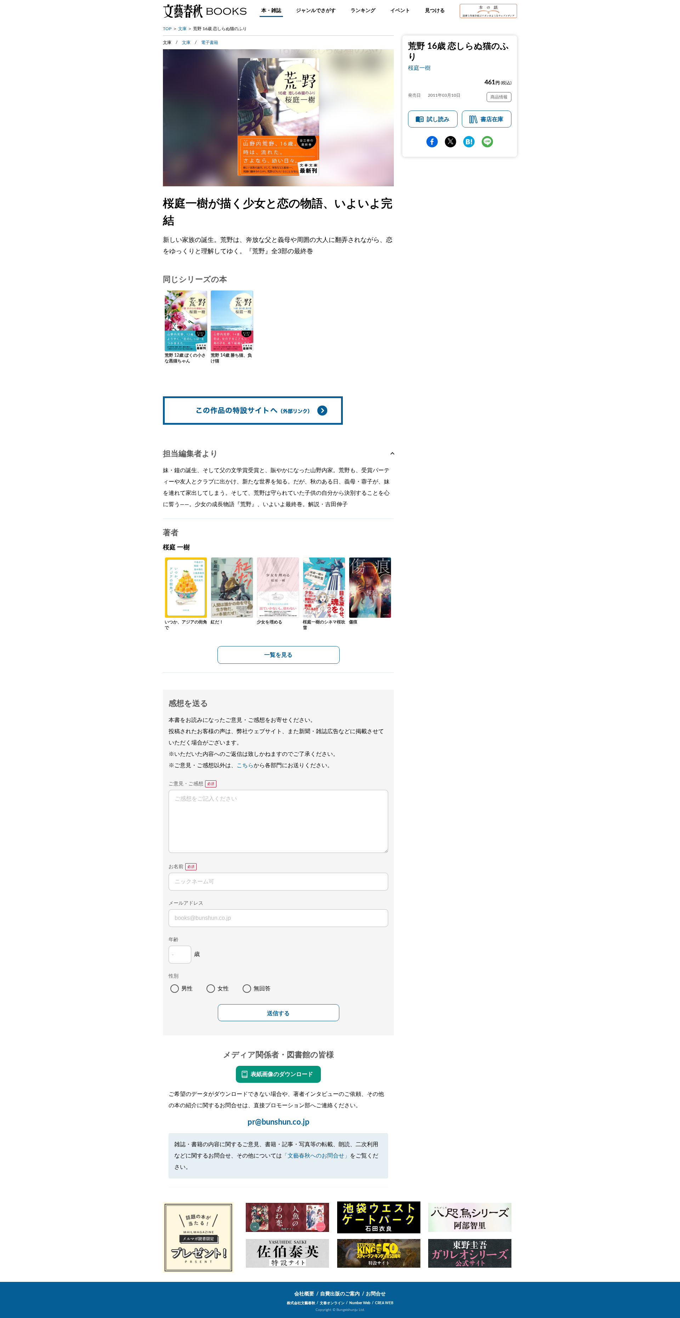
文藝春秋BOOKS (204, 11)
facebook (432, 141)
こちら (245, 765)
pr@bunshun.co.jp (279, 1122)
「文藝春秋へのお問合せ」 (316, 1156)
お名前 (176, 866)
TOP (167, 29)
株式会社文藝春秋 (301, 1303)
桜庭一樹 (419, 68)
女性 (223, 988)
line (487, 141)
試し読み (438, 119)
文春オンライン (332, 1303)
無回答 (262, 988)
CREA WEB (384, 1303)
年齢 (173, 939)
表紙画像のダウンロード (282, 1074)
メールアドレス (186, 903)
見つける (435, 10)
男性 (187, 988)
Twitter (450, 141)
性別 (173, 976)
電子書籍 (209, 42)
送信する (278, 1013)
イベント (400, 10)
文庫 (182, 29)
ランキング (363, 10)
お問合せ (376, 1293)
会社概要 (304, 1293)
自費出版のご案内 (340, 1293)
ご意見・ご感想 (186, 783)
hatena (469, 141)
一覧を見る (278, 655)
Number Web (359, 1303)
